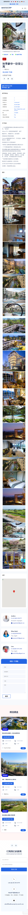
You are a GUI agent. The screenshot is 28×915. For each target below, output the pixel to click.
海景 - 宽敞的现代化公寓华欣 (9, 779)
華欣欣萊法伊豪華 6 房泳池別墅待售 (11, 733)
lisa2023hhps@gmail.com (18, 653)
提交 (6, 696)
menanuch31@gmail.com (18, 638)
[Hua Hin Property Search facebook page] (12, 845)
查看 (23, 748)
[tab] (14, 93)
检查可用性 (19, 54)
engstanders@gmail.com (18, 623)
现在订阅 (14, 869)
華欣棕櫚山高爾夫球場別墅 (8, 815)
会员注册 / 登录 (14, 4)
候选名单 (6, 54)
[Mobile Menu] (25, 9)
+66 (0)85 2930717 (17, 618)
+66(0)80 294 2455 (17, 649)
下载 (12, 54)
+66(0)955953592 (16, 633)
